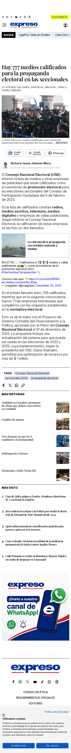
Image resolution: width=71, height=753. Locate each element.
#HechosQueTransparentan (19, 272)
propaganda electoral (44, 378)
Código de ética (35, 692)
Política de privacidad (56, 711)
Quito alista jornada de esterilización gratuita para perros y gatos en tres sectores (35, 527)
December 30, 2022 (48, 285)
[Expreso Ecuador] (35, 672)
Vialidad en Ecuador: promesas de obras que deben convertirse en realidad (21, 406)
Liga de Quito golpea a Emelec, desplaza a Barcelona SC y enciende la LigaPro (35, 497)
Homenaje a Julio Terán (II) (19, 470)
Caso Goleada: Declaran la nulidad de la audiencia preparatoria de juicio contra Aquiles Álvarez (34, 542)
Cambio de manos (13, 419)
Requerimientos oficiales (35, 697)
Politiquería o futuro (15, 453)
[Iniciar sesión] (65, 25)
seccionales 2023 (17, 378)
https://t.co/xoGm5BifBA (44, 279)
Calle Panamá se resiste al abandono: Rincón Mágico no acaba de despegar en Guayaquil (36, 557)
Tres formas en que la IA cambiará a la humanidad (17, 438)
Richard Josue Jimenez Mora (31, 163)
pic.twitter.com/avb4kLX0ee (19, 282)
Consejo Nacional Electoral (32, 373)
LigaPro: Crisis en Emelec (34, 34)
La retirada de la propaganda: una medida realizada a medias (46, 245)
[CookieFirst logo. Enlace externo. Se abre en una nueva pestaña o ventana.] (4, 715)
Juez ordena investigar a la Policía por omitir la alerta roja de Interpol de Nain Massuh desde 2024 (36, 512)
